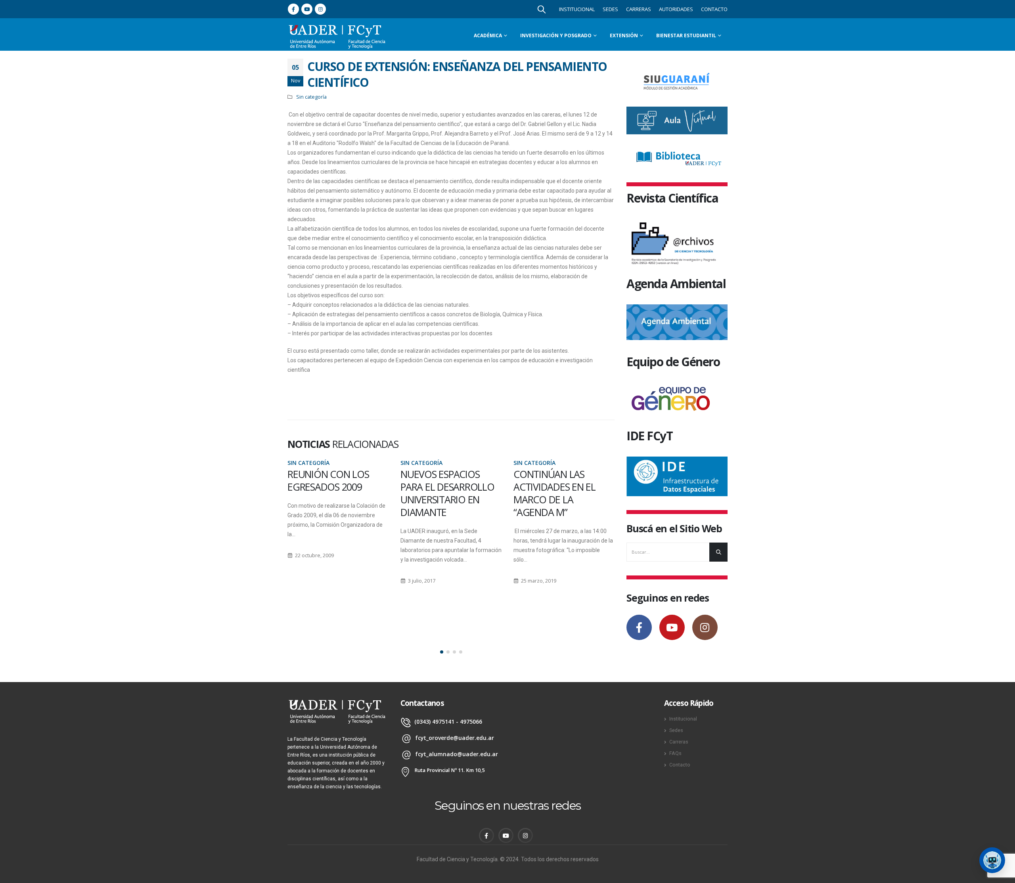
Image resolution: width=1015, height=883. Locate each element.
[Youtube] (306, 9)
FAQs (675, 753)
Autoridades (676, 9)
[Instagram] (320, 9)
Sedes (610, 9)
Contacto (714, 9)
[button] (442, 652)
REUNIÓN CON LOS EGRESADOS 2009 (328, 480)
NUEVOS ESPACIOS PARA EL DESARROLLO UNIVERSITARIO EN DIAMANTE (447, 493)
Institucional (577, 9)
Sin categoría (311, 97)
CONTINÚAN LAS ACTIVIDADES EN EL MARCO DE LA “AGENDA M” (554, 493)
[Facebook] (293, 9)
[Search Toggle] (542, 9)
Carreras (638, 9)
